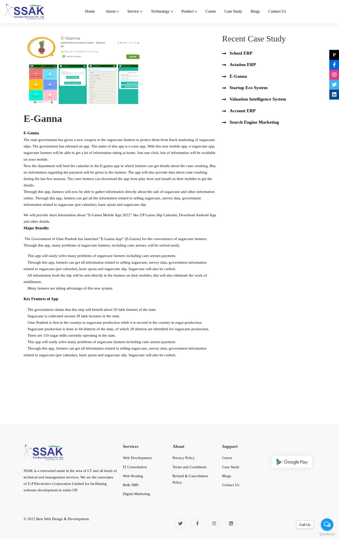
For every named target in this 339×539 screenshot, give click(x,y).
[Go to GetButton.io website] (327, 534)
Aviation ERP (243, 64)
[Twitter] (180, 524)
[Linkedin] (231, 524)
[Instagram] (214, 524)
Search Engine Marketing (254, 122)
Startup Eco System (249, 87)
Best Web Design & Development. (63, 519)
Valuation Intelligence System (258, 99)
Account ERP (243, 110)
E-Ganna (238, 76)
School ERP (241, 53)
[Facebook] (197, 524)
